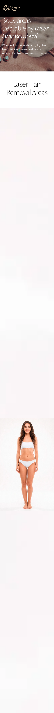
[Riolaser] (11, 8)
